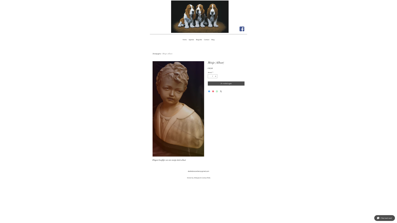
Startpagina (156, 54)
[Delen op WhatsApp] (217, 91)
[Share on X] (221, 91)
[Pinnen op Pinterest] (213, 91)
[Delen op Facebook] (209, 91)
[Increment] (215, 76)
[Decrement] (209, 76)
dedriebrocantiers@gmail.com (198, 171)
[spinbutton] (212, 76)
